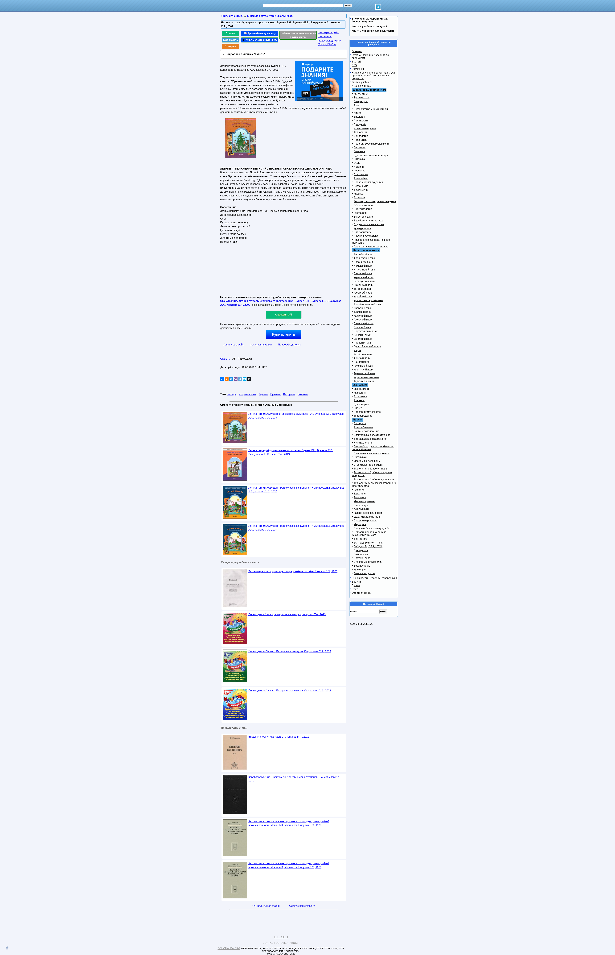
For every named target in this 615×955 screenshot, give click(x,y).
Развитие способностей (368, 512)
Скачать (230, 33)
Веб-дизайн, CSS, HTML (368, 546)
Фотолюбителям (363, 427)
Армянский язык (363, 285)
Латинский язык (363, 273)
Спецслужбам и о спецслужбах (372, 528)
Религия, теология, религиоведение (375, 201)
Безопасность (362, 565)
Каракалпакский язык (366, 377)
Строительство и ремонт (368, 464)
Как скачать (325, 36)
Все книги (357, 581)
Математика (361, 93)
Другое (356, 585)
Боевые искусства (364, 573)
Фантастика (360, 538)
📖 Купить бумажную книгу (260, 33)
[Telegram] (240, 379)
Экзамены (358, 69)
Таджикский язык (364, 381)
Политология (361, 120)
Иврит (357, 350)
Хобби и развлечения (366, 431)
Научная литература (366, 236)
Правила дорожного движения (372, 143)
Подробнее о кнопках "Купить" (245, 54)
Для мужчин (361, 550)
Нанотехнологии (363, 442)
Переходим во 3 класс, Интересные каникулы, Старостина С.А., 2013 (289, 651)
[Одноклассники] (227, 379)
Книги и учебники (362, 82)
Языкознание (361, 362)
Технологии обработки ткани (371, 468)
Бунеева (275, 394)
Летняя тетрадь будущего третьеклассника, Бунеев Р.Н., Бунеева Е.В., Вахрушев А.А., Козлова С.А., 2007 (296, 489)
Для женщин (361, 505)
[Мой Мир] (231, 379)
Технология (360, 132)
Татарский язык (363, 288)
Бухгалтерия (361, 404)
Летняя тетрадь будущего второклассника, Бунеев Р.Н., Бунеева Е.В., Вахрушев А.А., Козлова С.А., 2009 (296, 415)
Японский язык (362, 342)
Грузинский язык (363, 365)
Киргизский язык (363, 369)
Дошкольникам (362, 86)
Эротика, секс (362, 558)
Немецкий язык (363, 265)
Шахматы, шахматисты (367, 516)
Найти (355, 589)
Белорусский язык (364, 281)
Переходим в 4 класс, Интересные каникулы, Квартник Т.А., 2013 (287, 614)
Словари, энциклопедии (368, 562)
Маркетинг (360, 392)
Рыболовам (361, 554)
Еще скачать (230, 39)
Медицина (360, 524)
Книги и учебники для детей (369, 26)
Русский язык (361, 97)
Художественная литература (371, 155)
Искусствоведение (365, 128)
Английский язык (364, 254)
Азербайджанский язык (367, 304)
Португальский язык (365, 331)
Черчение (359, 170)
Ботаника (359, 151)
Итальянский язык (364, 269)
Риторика (359, 159)
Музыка (358, 193)
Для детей (360, 124)
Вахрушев (289, 394)
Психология (361, 174)
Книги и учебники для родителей (373, 30)
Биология (359, 116)
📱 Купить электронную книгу (259, 39)
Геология (359, 489)
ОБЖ (357, 163)
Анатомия (359, 147)
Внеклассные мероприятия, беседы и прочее (370, 20)
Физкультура (361, 189)
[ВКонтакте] (222, 379)
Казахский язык (363, 315)
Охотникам (360, 457)
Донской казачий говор (367, 346)
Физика (358, 105)
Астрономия (361, 186)
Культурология (362, 228)
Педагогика (360, 139)
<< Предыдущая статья (266, 906)
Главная (357, 51)
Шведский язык (363, 338)
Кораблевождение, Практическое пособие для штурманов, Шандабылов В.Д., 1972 (294, 779)
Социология (361, 136)
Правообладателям (289, 344)
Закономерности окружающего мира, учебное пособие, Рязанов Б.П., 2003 (292, 571)
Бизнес (358, 408)
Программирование (365, 520)
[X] (249, 379)
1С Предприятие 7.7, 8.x (368, 542)
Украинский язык (363, 277)
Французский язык (364, 258)
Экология (359, 197)
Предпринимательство (367, 412)
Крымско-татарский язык (368, 300)
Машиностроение (364, 501)
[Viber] (236, 379)
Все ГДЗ (356, 61)
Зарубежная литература (368, 220)
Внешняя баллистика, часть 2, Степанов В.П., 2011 (278, 736)
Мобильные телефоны (367, 461)
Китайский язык (363, 354)
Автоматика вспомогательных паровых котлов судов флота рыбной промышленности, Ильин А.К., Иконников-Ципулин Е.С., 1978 (288, 823)
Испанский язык (363, 262)
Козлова (303, 394)
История (359, 166)
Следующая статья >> (302, 906)
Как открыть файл (328, 32)
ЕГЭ (354, 65)
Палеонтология (363, 209)
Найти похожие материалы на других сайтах (298, 35)
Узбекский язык (363, 292)
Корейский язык (363, 296)
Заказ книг (360, 493)
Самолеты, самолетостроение (372, 453)
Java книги (360, 497)
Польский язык (362, 327)
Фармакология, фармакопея (370, 438)
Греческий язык (363, 319)
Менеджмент (361, 388)
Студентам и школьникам (369, 224)
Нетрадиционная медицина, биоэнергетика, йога (369, 533)
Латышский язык (363, 323)
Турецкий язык (362, 312)
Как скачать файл (233, 344)
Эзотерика (360, 423)
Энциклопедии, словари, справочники (374, 578)
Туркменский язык (364, 373)
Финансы (359, 400)
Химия (357, 113)
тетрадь (231, 394)
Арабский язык (362, 308)
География (360, 213)
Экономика (360, 396)
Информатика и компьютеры (371, 109)
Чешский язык (362, 335)
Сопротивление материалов (371, 246)
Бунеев (263, 394)
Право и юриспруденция (368, 182)
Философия (361, 178)
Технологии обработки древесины (374, 479)
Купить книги (283, 334)
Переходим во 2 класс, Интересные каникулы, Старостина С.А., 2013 (289, 690)
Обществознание (364, 205)
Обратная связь (361, 592)
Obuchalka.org (229, 948)
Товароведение (363, 415)
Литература (361, 101)
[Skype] (244, 379)
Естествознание (363, 216)
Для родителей (362, 232)
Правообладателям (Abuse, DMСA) (329, 42)
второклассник (247, 394)
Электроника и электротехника (372, 435)
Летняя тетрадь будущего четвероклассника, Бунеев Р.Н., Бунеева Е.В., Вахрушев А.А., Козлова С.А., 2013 (290, 452)
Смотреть (230, 46)
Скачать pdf (283, 314)
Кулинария (360, 569)
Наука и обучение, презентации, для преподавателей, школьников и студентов (373, 75)
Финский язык (362, 358)
